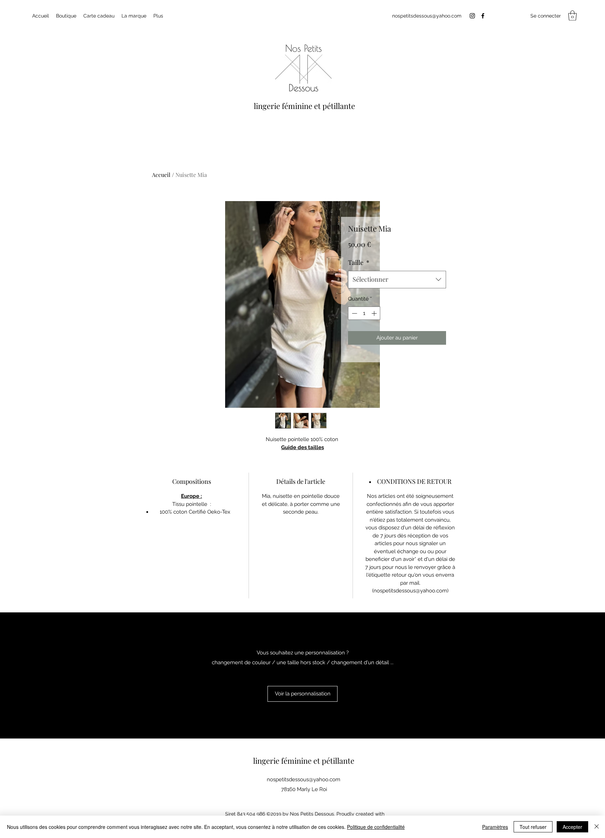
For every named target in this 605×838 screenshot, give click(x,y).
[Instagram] (472, 15)
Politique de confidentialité (376, 826)
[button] (572, 16)
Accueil (161, 174)
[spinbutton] (364, 313)
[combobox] (397, 279)
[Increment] (375, 313)
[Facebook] (482, 15)
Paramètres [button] (495, 826)
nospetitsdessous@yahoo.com (426, 16)
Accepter (572, 826)
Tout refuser (533, 826)
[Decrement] (354, 313)
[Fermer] (596, 826)
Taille (358, 262)
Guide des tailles (302, 447)
